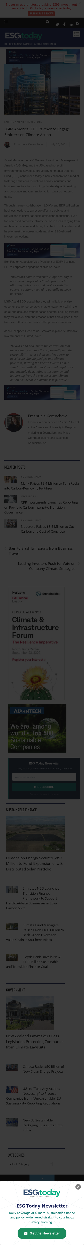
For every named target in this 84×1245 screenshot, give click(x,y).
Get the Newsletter (45, 1233)
